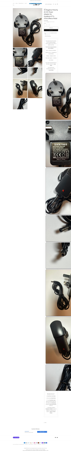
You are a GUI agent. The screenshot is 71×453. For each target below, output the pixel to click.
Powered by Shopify (22, 444)
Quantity (45, 23)
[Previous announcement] (13, 1)
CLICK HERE (51, 70)
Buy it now (51, 30)
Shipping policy (39, 444)
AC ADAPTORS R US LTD (17, 444)
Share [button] (45, 422)
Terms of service (43, 444)
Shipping (48, 21)
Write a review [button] (42, 431)
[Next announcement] (58, 1)
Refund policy (35, 444)
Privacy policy (26, 444)
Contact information (30, 444)
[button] (54, 4)
